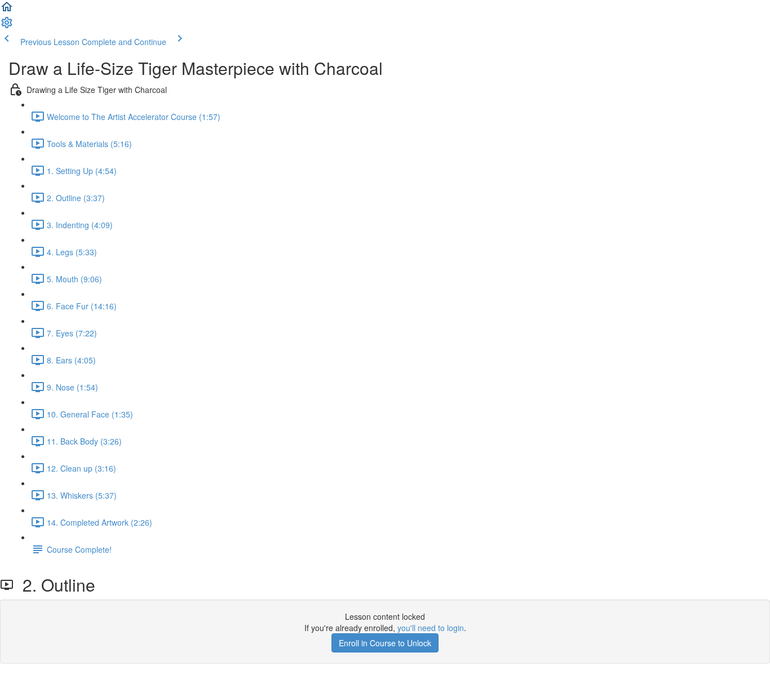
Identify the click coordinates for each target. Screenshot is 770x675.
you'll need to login (430, 627)
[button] (7, 10)
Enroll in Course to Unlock (385, 643)
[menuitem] (7, 26)
